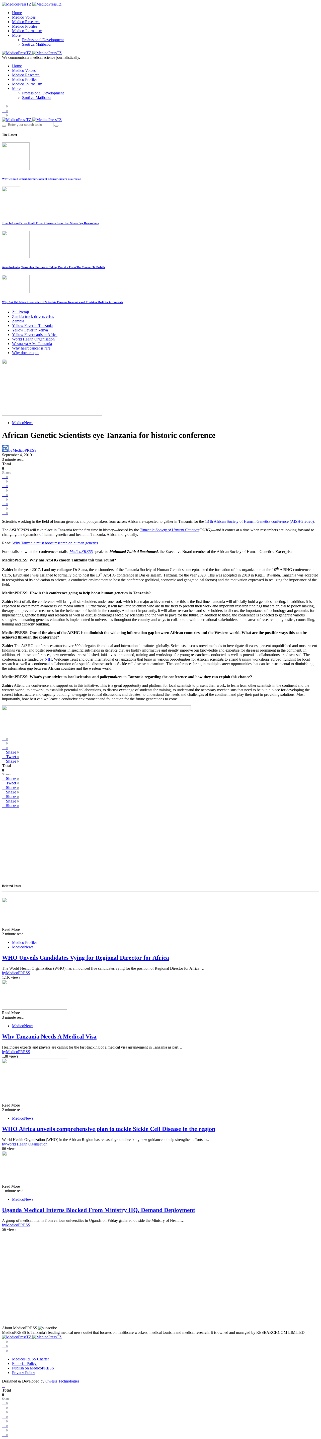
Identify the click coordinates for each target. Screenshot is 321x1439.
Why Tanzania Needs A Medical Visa (49, 1036)
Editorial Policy (24, 1363)
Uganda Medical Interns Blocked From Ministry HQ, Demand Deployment (98, 1210)
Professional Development (43, 40)
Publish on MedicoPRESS (33, 1368)
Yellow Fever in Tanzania (32, 325)
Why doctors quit (25, 353)
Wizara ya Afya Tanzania (32, 343)
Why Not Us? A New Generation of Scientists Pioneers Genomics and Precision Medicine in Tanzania (62, 302)
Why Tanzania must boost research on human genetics (55, 543)
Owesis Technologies (62, 1381)
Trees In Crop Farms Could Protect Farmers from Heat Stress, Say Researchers (50, 222)
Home (17, 13)
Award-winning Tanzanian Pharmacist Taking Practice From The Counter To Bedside (53, 267)
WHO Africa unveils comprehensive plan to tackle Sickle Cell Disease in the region (108, 1129)
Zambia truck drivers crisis (33, 316)
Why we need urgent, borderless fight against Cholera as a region (41, 178)
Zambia (18, 321)
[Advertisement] (152, 843)
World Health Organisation (33, 339)
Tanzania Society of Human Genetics (169, 530)
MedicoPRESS (81, 551)
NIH (48, 659)
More (16, 35)
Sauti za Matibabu (36, 44)
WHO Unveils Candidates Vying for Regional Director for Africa (85, 957)
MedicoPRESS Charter (30, 1359)
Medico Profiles (24, 26)
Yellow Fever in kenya (30, 330)
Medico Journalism (27, 31)
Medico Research (26, 22)
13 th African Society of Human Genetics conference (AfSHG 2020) (259, 521)
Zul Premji (20, 312)
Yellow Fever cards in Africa (34, 334)
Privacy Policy (23, 1372)
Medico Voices (24, 17)
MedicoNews (22, 423)
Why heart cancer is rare (31, 348)
